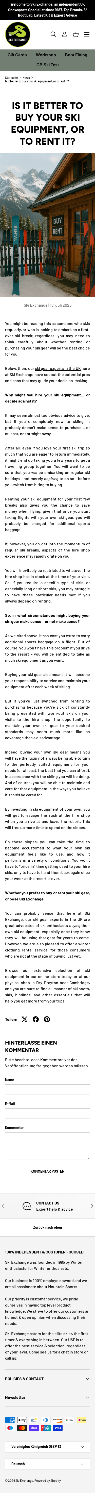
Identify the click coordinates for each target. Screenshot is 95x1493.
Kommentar (14, 1127)
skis (8, 994)
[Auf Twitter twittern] (24, 1019)
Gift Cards (17, 55)
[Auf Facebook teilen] (35, 1019)
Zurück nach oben (47, 1227)
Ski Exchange (24, 1480)
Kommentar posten (47, 1171)
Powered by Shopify (47, 1480)
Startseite (11, 77)
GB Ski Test (47, 65)
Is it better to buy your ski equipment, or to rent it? (37, 81)
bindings (23, 994)
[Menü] (86, 34)
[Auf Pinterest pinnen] (46, 1019)
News (26, 77)
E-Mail (10, 1103)
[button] (75, 34)
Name (9, 1079)
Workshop (46, 55)
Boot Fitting (76, 55)
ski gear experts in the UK (58, 368)
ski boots (81, 988)
